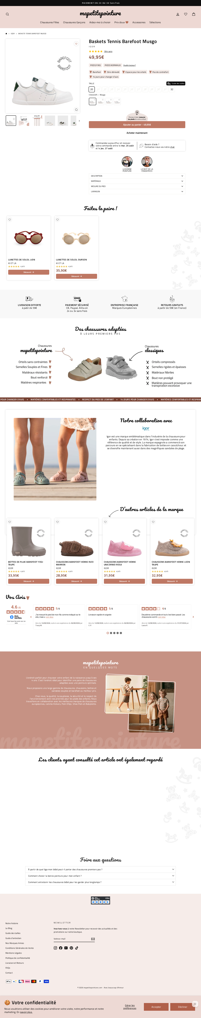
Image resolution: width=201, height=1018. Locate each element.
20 (91, 89)
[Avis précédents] (31, 617)
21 (98, 89)
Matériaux (96, 181)
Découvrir (27, 272)
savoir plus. (26, 1012)
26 (131, 89)
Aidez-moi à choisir (99, 22)
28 (145, 89)
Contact (9, 972)
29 (151, 89)
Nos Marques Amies (14, 943)
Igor (12, 33)
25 (125, 89)
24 (118, 89)
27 (138, 89)
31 (165, 89)
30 (158, 89)
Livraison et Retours (14, 962)
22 (105, 89)
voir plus (49, 617)
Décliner (182, 1007)
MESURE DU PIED (98, 186)
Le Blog (8, 928)
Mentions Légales (13, 952)
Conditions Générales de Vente (19, 948)
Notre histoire (11, 923)
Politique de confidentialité (17, 958)
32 (172, 89)
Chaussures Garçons (74, 22)
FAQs (7, 967)
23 (111, 89)
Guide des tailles (13, 933)
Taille (137, 83)
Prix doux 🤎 (121, 22)
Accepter (156, 1007)
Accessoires (138, 22)
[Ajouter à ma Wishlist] (76, 44)
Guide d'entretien (13, 938)
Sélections (155, 22)
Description (96, 175)
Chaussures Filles (49, 22)
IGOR (92, 46)
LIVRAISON (95, 191)
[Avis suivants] (193, 617)
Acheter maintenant (137, 133)
